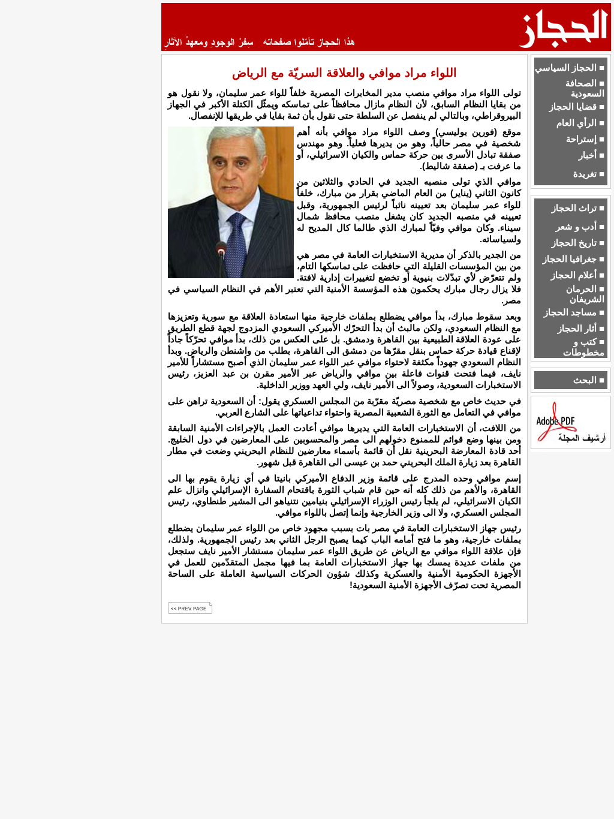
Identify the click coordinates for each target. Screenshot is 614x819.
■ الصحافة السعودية (584, 88)
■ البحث (588, 380)
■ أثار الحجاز (581, 328)
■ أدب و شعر (580, 226)
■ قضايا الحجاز (576, 107)
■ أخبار (591, 155)
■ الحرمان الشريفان (585, 294)
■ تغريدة (588, 174)
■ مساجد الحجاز (574, 312)
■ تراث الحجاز (578, 208)
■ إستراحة (585, 139)
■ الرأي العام (580, 123)
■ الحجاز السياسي (569, 68)
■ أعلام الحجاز (577, 275)
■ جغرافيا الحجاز (573, 259)
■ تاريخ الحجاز (578, 243)
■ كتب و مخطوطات (583, 347)
